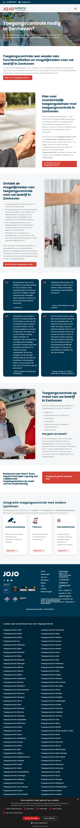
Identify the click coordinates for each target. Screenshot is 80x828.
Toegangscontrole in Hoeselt (51, 704)
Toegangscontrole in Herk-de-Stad (53, 682)
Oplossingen (45, 574)
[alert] (40, 812)
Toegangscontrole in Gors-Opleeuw (15, 787)
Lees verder (65, 805)
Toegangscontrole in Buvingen (13, 716)
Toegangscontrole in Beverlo (13, 667)
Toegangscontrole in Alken (12, 637)
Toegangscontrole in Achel (12, 634)
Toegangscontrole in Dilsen (12, 727)
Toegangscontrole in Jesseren (51, 716)
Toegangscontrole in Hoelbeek (51, 697)
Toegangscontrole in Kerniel (51, 738)
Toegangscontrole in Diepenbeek (14, 719)
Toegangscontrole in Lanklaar (51, 794)
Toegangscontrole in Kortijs (50, 772)
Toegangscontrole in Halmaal (51, 637)
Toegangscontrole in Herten (50, 690)
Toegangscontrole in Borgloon (14, 697)
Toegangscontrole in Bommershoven (16, 690)
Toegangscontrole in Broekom (13, 708)
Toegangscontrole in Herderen (51, 678)
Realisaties (45, 580)
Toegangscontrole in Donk (12, 731)
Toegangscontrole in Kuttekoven (52, 783)
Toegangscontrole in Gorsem (13, 783)
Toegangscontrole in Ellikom (13, 753)
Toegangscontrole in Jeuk (50, 719)
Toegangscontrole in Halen (50, 634)
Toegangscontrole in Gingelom (14, 779)
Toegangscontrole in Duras (12, 734)
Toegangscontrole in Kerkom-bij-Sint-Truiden (57, 731)
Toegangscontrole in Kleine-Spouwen (54, 753)
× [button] (77, 799)
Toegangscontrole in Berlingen (14, 663)
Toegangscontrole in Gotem (13, 790)
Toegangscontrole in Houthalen (52, 712)
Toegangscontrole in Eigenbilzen (14, 738)
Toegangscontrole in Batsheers (14, 645)
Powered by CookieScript (40, 826)
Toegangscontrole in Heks (50, 660)
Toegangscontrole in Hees (50, 656)
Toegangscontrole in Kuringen (51, 779)
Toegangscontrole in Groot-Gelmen (15, 794)
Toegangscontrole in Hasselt (51, 645)
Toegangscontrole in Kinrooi (51, 746)
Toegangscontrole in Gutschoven (52, 630)
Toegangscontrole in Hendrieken (52, 667)
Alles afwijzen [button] (49, 818)
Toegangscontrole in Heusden (51, 693)
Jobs (42, 586)
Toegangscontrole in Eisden (13, 742)
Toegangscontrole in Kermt (50, 734)
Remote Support (46, 591)
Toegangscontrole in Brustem (13, 712)
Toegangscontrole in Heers (50, 652)
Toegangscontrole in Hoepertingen (53, 701)
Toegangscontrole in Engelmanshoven (16, 757)
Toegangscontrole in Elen (12, 749)
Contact (43, 589)
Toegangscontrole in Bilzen (12, 675)
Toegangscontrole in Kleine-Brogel (53, 749)
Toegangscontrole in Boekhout (14, 686)
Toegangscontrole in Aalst (12, 630)
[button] (75, 8)
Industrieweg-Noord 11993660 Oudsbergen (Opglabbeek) (65, 574)
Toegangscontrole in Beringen (13, 660)
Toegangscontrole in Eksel (12, 746)
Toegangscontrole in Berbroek (13, 652)
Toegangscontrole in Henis (50, 671)
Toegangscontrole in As (11, 641)
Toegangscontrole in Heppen (51, 675)
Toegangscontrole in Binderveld (14, 678)
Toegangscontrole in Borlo (12, 701)
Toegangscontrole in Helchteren (52, 663)
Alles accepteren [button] (31, 818)
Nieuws (43, 583)
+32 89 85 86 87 (64, 580)
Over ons (44, 577)
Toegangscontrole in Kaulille (51, 727)
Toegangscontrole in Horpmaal (52, 708)
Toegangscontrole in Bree (12, 704)
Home (43, 571)
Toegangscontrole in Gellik (12, 764)
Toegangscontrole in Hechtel (51, 648)
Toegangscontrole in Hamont (51, 641)
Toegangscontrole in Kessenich (52, 742)
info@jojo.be (63, 583)
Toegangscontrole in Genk (12, 768)
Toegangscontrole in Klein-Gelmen (53, 757)
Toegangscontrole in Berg (12, 656)
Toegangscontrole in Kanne (50, 723)
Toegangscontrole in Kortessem (52, 768)
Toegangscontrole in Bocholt (13, 682)
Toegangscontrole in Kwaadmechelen (54, 787)
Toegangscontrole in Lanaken (51, 790)
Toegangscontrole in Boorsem (13, 693)
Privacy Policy (49, 609)
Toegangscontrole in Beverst (13, 671)
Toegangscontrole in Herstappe (52, 686)
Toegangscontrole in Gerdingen (14, 775)
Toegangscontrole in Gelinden (13, 760)
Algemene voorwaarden (34, 609)
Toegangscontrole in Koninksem (52, 764)
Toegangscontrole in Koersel (51, 760)
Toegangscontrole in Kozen (50, 775)
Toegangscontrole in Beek (12, 648)
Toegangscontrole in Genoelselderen (16, 772)
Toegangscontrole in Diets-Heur (14, 723)
